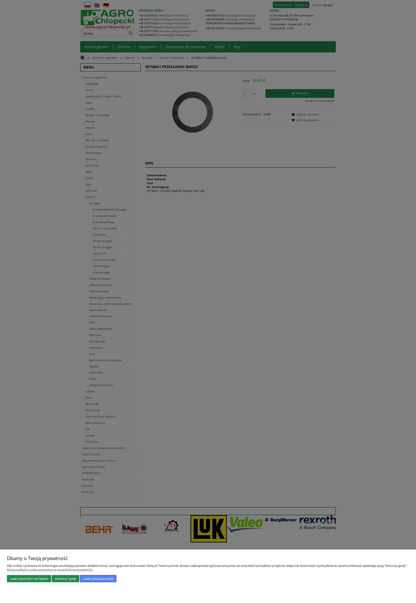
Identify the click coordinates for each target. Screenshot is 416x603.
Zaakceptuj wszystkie (98, 578)
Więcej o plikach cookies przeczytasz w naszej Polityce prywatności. (50, 570)
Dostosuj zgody (65, 578)
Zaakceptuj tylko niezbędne (29, 578)
